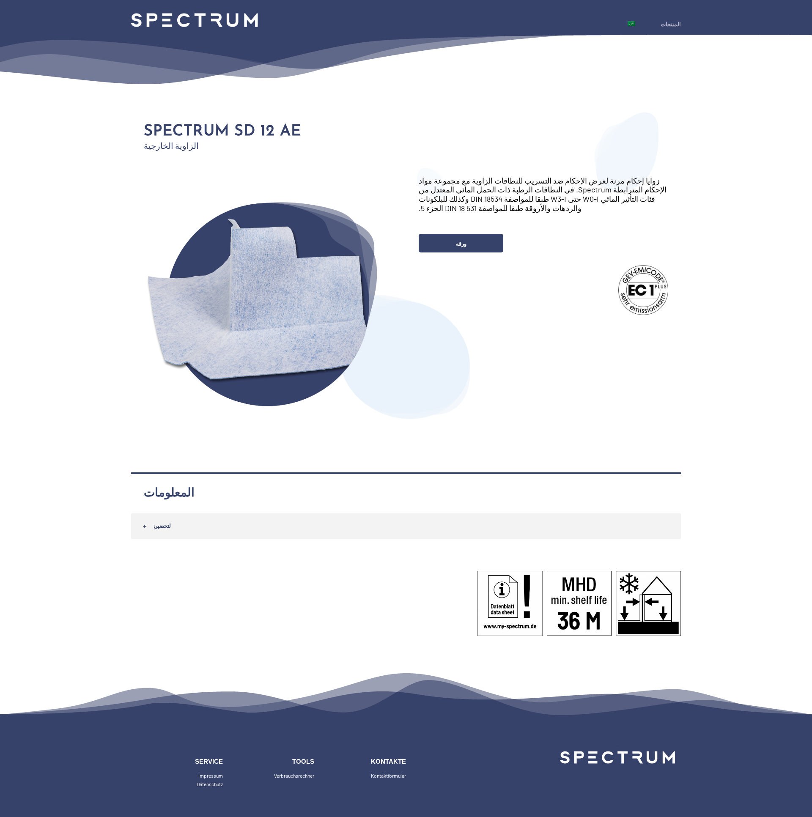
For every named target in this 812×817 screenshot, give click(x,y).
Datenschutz (210, 784)
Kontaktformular (388, 776)
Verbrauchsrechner (294, 776)
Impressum (210, 776)
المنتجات (671, 24)
